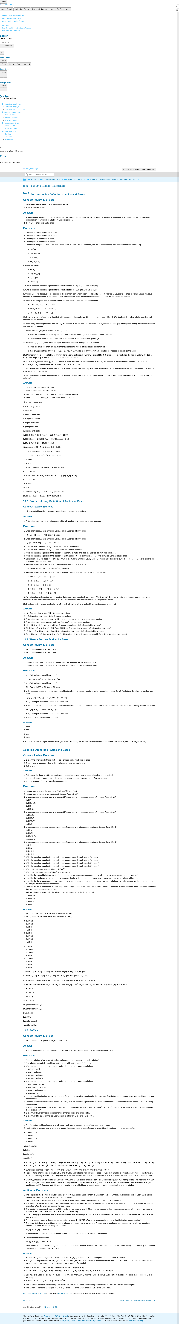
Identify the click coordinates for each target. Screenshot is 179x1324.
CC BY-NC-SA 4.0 (64, 1293)
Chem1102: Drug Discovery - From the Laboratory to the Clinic (113, 179)
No (57, 1307)
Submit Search (6, 46)
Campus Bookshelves (51, 179)
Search (27, 174)
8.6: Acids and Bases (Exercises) (34, 1293)
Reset (3, 61)
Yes (48, 1307)
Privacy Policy (64, 1321)
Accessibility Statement (94, 1321)
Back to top (27, 1300)
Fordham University (75, 179)
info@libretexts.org (136, 1321)
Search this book (6, 38)
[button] (8, 137)
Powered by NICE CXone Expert (56, 1316)
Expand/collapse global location (154, 179)
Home (33, 179)
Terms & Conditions (78, 1321)
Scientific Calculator (12, 120)
